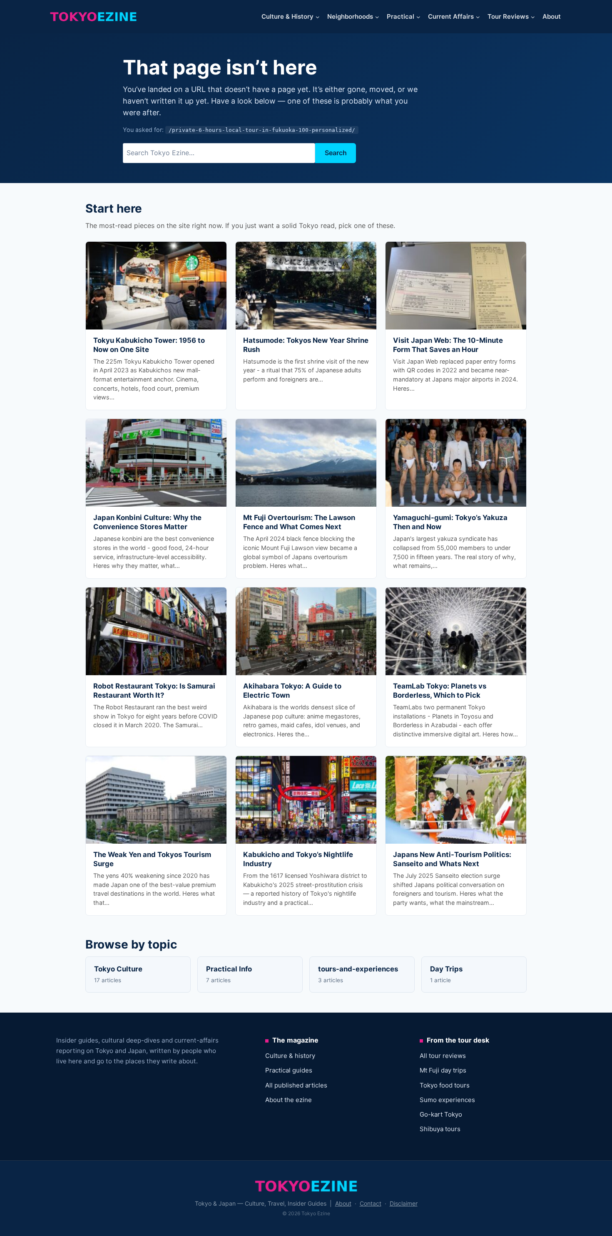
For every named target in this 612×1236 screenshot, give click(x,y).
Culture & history (290, 1056)
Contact (370, 1203)
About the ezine (288, 1100)
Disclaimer (404, 1203)
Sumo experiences (447, 1100)
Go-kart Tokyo (441, 1114)
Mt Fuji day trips (443, 1070)
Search (336, 153)
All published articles (296, 1085)
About (551, 16)
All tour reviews (443, 1056)
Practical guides (288, 1070)
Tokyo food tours (445, 1085)
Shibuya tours (440, 1129)
